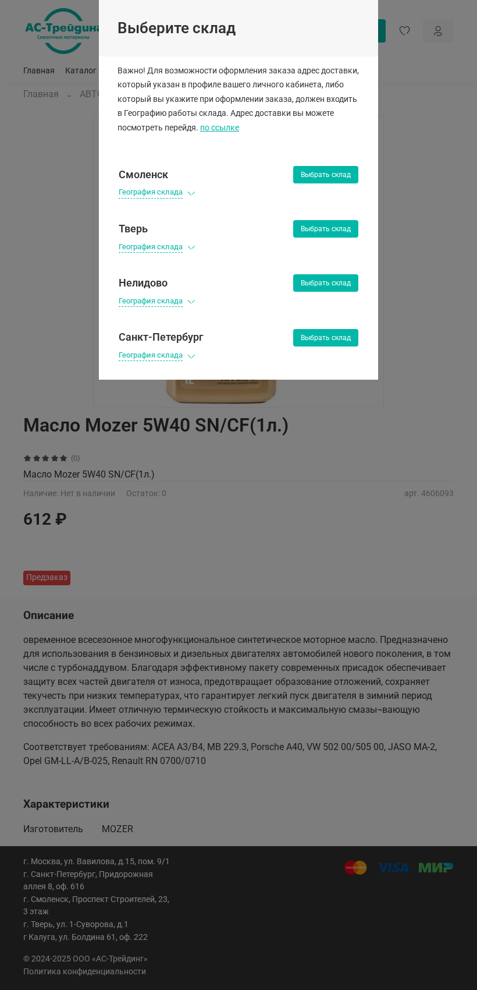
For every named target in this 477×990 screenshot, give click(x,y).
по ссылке (219, 128)
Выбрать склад (326, 175)
